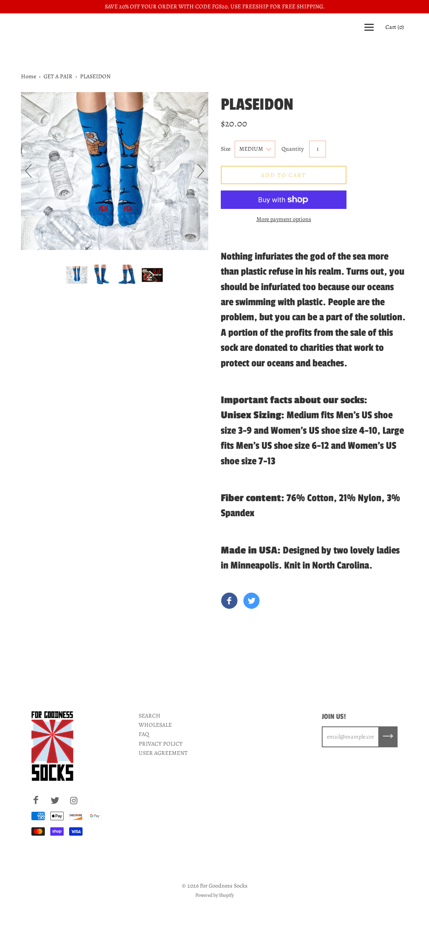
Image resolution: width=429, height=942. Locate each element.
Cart (394, 27)
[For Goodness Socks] (229, 601)
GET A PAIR (58, 76)
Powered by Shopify (214, 895)
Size (225, 149)
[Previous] (32, 171)
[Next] (197, 171)
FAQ (144, 734)
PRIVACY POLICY (161, 744)
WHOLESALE (155, 725)
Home (28, 76)
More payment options (283, 219)
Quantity (293, 149)
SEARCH (149, 716)
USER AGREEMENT (163, 753)
